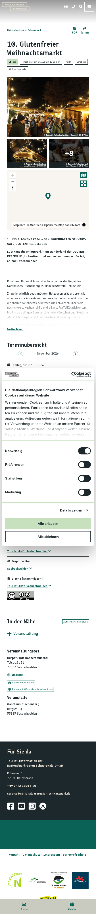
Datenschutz (31, 855)
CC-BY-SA (83, 135)
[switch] (84, 464)
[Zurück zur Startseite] (16, 6)
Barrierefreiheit (74, 855)
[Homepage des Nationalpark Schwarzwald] (37, 880)
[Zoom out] (12, 181)
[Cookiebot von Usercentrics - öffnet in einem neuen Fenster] (71, 374)
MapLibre (19, 225)
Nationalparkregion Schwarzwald (24, 30)
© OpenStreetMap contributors (61, 225)
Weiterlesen (15, 329)
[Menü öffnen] (89, 7)
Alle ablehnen (48, 537)
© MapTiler (34, 225)
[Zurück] (20, 353)
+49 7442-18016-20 (21, 786)
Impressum (51, 855)
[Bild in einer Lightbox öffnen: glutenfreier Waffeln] (69, 153)
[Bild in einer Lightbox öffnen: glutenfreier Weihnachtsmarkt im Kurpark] (48, 107)
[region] (48, 200)
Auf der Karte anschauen (75, 621)
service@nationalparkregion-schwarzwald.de (38, 793)
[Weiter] (75, 353)
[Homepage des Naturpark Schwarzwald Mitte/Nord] (59, 880)
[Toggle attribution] (84, 225)
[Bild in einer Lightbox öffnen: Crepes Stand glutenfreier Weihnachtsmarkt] (27, 153)
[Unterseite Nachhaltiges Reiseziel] (16, 880)
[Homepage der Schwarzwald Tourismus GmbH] (80, 880)
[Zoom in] (12, 175)
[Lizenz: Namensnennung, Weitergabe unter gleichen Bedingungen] (20, 599)
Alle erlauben (48, 523)
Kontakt (14, 855)
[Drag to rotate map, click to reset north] (12, 188)
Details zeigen (71, 510)
